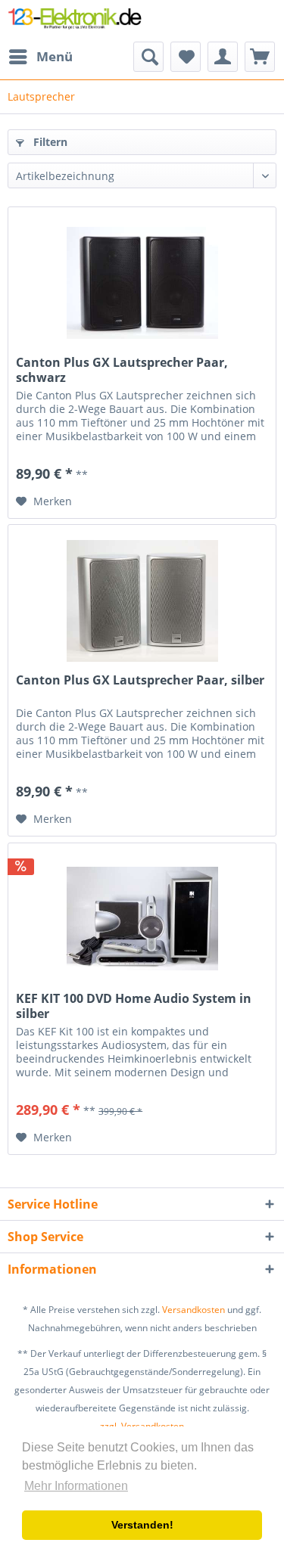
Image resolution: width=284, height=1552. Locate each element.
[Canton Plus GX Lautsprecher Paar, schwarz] (142, 283)
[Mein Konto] (223, 57)
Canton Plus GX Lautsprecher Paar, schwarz (122, 370)
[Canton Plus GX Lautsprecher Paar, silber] (142, 600)
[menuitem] (40, 57)
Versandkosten (193, 1309)
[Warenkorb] (260, 57)
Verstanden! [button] (142, 1525)
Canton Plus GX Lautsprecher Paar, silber (140, 680)
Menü (54, 56)
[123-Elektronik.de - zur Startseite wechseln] (75, 21)
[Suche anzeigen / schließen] (148, 57)
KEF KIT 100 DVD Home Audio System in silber (133, 1006)
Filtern (48, 142)
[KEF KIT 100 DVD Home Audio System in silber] (142, 919)
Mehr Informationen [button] (76, 1485)
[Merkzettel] (185, 57)
